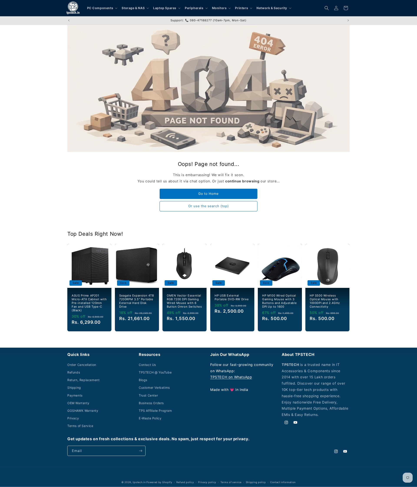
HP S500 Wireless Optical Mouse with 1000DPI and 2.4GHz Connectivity (325, 301)
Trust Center (148, 395)
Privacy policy (207, 482)
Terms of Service (80, 426)
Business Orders (151, 403)
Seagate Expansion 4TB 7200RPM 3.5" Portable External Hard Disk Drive (136, 301)
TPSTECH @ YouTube (155, 372)
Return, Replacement (83, 380)
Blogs (143, 380)
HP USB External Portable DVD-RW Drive (232, 297)
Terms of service (231, 482)
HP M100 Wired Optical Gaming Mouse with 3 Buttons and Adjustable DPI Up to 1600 (279, 301)
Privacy (73, 418)
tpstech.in (139, 482)
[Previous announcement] (69, 20)
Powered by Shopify (159, 482)
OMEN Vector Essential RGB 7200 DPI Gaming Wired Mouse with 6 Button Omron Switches (184, 301)
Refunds (73, 372)
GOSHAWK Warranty (82, 410)
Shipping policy (256, 482)
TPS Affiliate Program (155, 410)
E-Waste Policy (150, 418)
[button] (101, 8)
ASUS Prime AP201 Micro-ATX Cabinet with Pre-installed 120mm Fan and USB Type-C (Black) (89, 303)
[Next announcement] (348, 20)
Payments (75, 395)
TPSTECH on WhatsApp (231, 377)
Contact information (283, 482)
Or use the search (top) (208, 206)
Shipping (74, 387)
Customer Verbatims (154, 387)
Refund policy (185, 482)
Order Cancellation (81, 365)
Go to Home (208, 194)
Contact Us (147, 365)
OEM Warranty (78, 403)
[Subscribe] (140, 451)
